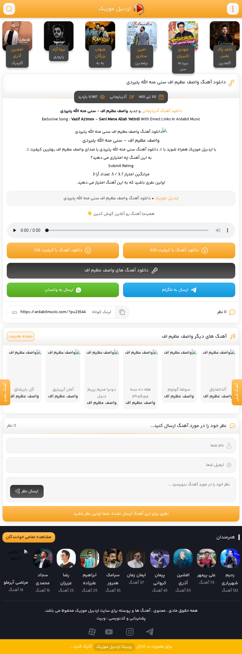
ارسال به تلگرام (175, 290)
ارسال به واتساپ (59, 290)
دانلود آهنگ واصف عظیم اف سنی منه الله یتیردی (176, 82)
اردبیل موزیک (114, 8)
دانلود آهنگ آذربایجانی (162, 111)
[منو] (233, 9)
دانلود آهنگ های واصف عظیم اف (116, 270)
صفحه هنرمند (20, 336)
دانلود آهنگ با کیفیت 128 (58, 250)
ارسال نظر (30, 491)
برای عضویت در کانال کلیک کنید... (121, 646)
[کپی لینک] (121, 312)
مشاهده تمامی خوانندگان (28, 537)
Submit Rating (121, 166)
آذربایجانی (118, 97)
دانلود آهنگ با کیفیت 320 (174, 250)
